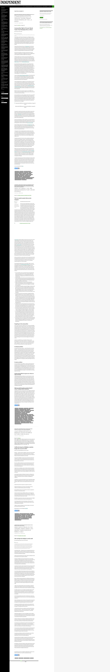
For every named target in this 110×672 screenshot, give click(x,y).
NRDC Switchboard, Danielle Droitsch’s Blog (24, 195)
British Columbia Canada (23, 409)
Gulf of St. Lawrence (17, 413)
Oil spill (24, 185)
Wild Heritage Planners (18, 179)
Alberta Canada (21, 408)
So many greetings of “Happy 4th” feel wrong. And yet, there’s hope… (4, 58)
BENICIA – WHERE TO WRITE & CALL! (38, 6)
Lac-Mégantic (29, 173)
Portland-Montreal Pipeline (19, 419)
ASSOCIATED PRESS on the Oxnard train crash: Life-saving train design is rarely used (24, 529)
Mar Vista (27, 174)
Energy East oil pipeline (27, 411)
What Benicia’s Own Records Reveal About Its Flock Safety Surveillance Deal (4, 47)
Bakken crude (17, 171)
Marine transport (20, 185)
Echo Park (16, 173)
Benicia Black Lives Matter (29, 6)
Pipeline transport (28, 185)
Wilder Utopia (24, 179)
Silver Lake (20, 176)
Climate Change (20, 184)
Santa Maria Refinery (28, 175)
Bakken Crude (16, 14)
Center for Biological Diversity (19, 172)
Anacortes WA (26, 408)
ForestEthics (24, 173)
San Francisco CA (23, 421)
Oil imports (19, 429)
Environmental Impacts (30, 184)
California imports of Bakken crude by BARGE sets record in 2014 (23, 432)
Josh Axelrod (31, 414)
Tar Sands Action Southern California (20, 178)
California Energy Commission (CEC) (24, 513)
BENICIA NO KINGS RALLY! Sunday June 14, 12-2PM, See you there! (4, 76)
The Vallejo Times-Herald (22, 535)
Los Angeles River (22, 174)
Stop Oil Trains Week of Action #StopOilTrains (24, 15)
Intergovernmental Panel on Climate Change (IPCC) (21, 414)
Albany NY (16, 408)
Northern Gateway (21, 417)
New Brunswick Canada (24, 416)
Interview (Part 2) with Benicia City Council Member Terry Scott (4, 13)
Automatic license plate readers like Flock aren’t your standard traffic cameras (4, 35)
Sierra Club (16, 176)
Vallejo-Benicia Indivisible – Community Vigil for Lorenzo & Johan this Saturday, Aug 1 (4, 23)
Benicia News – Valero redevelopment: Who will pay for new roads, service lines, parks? (4, 38)
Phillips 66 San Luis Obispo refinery (19, 175)
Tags (1, 96)
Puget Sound (16, 420)
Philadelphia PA (25, 418)
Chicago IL (28, 409)
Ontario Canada (31, 417)
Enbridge (22, 411)
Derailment (28, 14)
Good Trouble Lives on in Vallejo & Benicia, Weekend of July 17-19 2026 (4, 41)
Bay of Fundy (16, 409)
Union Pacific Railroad (29, 178)
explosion (20, 173)
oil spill (26, 417)
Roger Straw (22, 435)
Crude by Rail (26, 172)
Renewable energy (27, 420)
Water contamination (20, 186)
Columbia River (27, 410)
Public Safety (30, 419)
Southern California (18, 177)
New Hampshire (30, 416)
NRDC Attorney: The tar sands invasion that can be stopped (24, 189)
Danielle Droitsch (17, 411)
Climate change (22, 410)
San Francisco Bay (17, 421)
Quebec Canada (22, 420)
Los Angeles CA (17, 174)
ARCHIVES (50, 6)
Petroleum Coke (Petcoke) (18, 418)
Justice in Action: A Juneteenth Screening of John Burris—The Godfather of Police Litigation (4, 66)
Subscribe (41, 17)
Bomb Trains (20, 14)
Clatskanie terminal (17, 514)
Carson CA (31, 513)
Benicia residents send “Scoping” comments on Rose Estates (4, 29)
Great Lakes (27, 412)
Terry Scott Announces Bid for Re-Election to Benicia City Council (4, 51)
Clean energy (16, 184)
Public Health (25, 419)
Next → (26, 661)
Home (24, 6)
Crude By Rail (24, 14)
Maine (33, 415)
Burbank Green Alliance (27, 171)
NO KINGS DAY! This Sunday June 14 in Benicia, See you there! (4, 79)
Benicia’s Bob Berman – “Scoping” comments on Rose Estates (4, 19)
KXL (25, 415)
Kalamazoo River (17, 415)
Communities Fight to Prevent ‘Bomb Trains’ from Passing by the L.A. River (23, 19)
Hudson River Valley (24, 413)
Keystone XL (22, 415)
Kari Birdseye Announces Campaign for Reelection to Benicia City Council (4, 16)
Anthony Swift (31, 408)
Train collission (21, 525)
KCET (19, 25)
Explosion (31, 14)
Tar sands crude (29, 421)
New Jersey (16, 417)
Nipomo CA (31, 174)
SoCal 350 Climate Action (26, 176)
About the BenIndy (45, 6)
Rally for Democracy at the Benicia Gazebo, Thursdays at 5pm (4, 88)
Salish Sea (32, 420)
